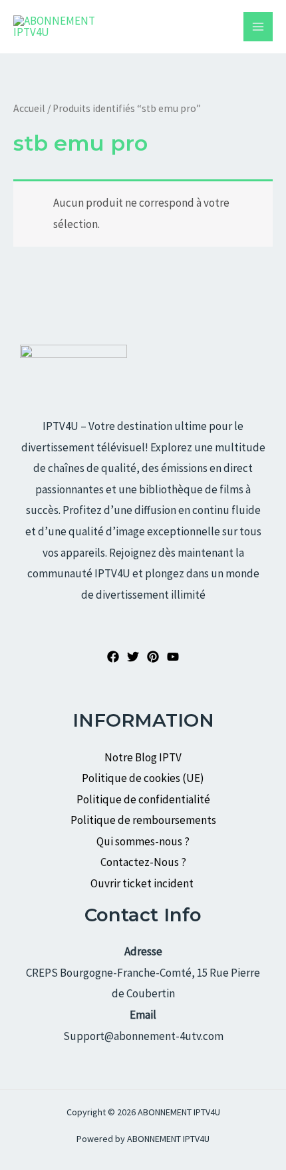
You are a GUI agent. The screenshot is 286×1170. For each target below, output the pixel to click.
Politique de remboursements (143, 820)
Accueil (29, 108)
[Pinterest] (153, 657)
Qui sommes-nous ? (143, 841)
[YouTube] (173, 657)
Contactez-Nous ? (143, 862)
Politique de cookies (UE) (143, 778)
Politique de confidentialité (143, 799)
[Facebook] (113, 657)
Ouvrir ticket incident (143, 883)
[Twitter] (133, 657)
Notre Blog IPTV (143, 757)
